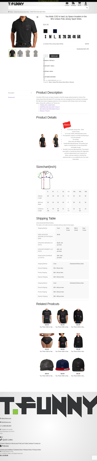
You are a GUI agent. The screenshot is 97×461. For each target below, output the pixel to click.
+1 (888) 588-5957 (6, 425)
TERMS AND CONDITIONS (47, 105)
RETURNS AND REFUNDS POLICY (50, 109)
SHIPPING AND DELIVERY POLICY (50, 107)
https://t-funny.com (6, 418)
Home (11, 11)
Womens (71, 82)
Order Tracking (29, 443)
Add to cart (54, 56)
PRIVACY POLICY (45, 111)
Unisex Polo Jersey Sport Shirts (21, 11)
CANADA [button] (41, 223)
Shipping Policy (18, 449)
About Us (8, 443)
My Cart (21, 443)
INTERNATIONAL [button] (49, 223)
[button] (37, 17)
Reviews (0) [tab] (11, 97)
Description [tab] (11, 93)
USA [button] (37, 223)
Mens (50, 82)
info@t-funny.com (6, 422)
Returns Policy (28, 449)
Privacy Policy (37, 449)
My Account (15, 443)
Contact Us (37, 443)
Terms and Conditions (7, 449)
